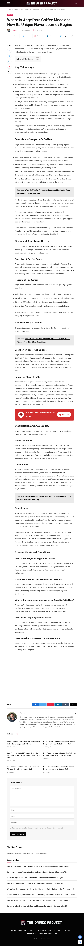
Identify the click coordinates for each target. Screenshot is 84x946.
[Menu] (8, 3)
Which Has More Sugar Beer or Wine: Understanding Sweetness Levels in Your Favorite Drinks (41, 895)
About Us (22, 930)
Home (13, 930)
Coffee (10, 14)
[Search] (76, 3)
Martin (15, 30)
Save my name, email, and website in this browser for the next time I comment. (37, 828)
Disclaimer (31, 933)
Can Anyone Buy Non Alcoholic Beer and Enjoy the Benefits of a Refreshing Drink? (37, 906)
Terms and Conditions (47, 933)
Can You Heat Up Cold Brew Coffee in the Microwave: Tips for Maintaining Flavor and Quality (23, 755)
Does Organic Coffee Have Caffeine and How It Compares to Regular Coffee (58, 768)
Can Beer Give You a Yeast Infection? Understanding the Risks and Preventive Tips (37, 872)
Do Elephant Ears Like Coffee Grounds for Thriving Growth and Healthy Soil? (23, 768)
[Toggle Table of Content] (36, 59)
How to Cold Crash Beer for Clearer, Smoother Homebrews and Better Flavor (35, 883)
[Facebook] (9, 51)
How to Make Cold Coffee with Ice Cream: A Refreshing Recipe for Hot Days (23, 743)
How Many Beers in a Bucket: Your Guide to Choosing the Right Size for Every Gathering (39, 900)
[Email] (9, 72)
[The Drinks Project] (42, 3)
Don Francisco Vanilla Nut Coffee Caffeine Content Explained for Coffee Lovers (59, 754)
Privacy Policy (64, 930)
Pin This (65, 415)
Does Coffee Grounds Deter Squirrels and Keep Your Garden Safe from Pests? (59, 743)
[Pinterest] (9, 66)
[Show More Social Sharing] (72, 36)
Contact (32, 930)
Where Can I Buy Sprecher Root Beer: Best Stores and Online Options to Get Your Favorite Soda (41, 889)
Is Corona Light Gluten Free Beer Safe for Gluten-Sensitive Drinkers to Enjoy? (35, 878)
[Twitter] (9, 56)
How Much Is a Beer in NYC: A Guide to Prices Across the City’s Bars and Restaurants (38, 866)
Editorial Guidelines (46, 930)
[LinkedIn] (9, 61)
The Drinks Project (44, 939)
